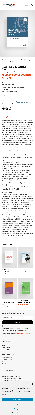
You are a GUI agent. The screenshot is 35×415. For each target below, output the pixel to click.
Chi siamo (6, 342)
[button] (32, 383)
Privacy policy (21, 412)
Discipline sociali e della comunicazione (13, 60)
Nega (17, 404)
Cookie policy (13, 412)
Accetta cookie (17, 399)
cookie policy (22, 390)
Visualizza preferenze (17, 409)
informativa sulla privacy (23, 333)
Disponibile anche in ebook (9, 91)
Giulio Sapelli (12, 74)
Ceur (8, 83)
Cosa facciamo (8, 354)
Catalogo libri (7, 371)
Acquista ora (7, 102)
